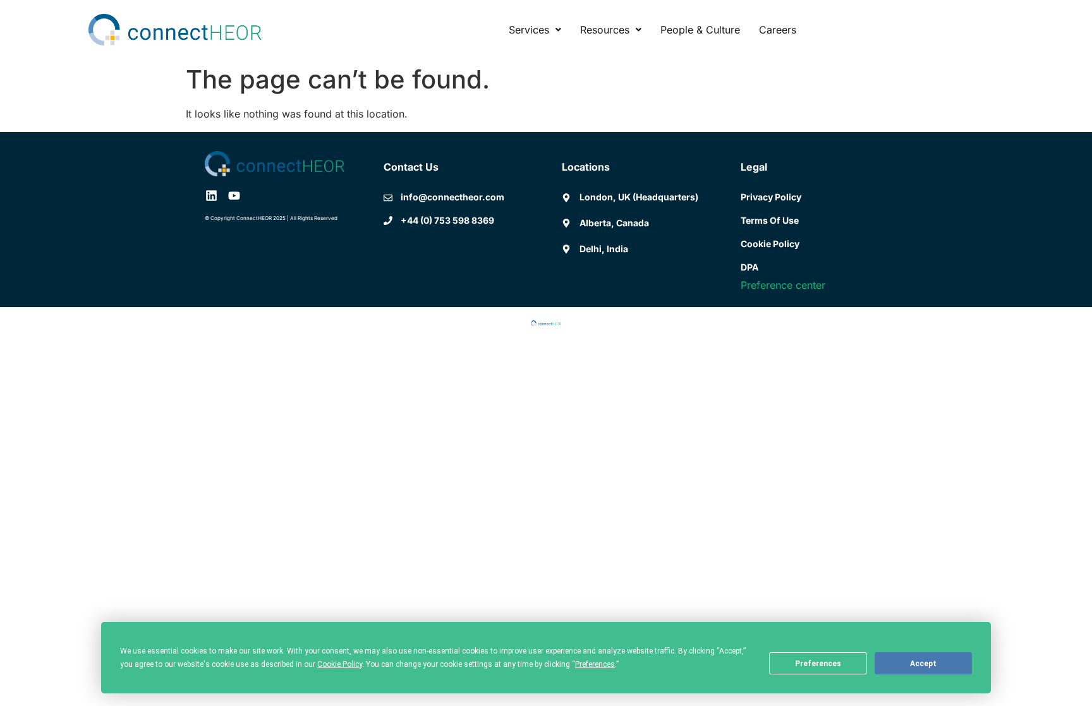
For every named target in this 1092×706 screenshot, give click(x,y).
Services (529, 29)
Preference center (783, 285)
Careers (777, 29)
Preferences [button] (595, 664)
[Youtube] (234, 195)
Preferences (818, 663)
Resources (604, 29)
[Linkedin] (211, 195)
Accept (923, 663)
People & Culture (700, 29)
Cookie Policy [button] (339, 664)
